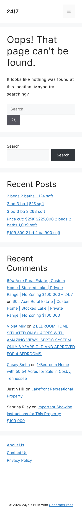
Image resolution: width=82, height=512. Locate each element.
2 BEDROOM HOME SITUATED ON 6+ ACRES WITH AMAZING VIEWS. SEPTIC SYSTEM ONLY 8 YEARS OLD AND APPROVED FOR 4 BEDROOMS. (41, 340)
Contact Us (17, 452)
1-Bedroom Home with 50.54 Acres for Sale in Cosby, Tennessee (39, 371)
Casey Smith (18, 364)
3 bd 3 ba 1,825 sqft (25, 203)
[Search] (13, 120)
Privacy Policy (19, 460)
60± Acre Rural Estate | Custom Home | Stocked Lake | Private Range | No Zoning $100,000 (39, 308)
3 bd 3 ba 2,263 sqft (26, 211)
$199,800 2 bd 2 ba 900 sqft (33, 232)
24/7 (13, 11)
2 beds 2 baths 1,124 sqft (30, 196)
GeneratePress (61, 505)
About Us (15, 445)
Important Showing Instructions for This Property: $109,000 (39, 414)
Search (13, 146)
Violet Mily (16, 326)
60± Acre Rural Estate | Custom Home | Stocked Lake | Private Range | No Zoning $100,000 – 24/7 (40, 287)
